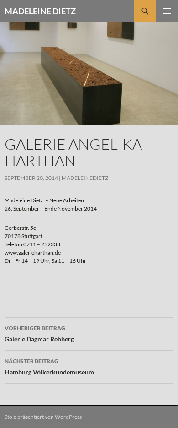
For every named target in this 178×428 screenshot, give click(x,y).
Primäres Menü (167, 11)
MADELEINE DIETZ (40, 11)
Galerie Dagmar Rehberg (39, 334)
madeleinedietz (85, 177)
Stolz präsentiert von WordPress (43, 416)
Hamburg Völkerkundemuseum (49, 367)
